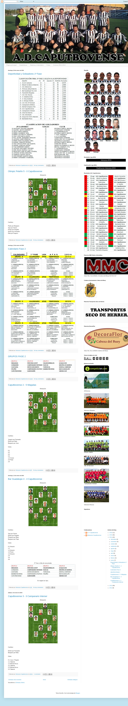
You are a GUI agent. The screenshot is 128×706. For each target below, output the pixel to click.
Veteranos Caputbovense (94, 535)
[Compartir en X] (51, 165)
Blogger (78, 693)
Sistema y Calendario (37, 65)
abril (112, 553)
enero (112, 560)
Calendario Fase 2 (17, 249)
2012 (110, 588)
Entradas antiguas (73, 679)
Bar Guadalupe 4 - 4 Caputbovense (25, 479)
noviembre (114, 541)
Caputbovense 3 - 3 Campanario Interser (27, 596)
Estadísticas (23, 65)
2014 (110, 537)
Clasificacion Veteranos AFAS (106, 168)
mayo (112, 551)
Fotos (48, 65)
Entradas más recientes (14, 679)
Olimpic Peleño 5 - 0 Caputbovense (25, 171)
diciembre (113, 539)
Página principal (11, 65)
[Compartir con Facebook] (53, 165)
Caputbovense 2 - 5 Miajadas (22, 385)
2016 (110, 532)
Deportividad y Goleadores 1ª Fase (25, 74)
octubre (113, 544)
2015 (110, 535)
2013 (110, 585)
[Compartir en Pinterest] (55, 165)
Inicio (44, 679)
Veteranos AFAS (106, 160)
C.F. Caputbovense (93, 532)
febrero (113, 558)
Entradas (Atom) (20, 682)
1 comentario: (37, 674)
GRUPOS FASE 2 (17, 356)
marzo (112, 555)
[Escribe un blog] (49, 165)
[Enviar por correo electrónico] (47, 165)
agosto (113, 548)
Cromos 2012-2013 (59, 65)
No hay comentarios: (39, 165)
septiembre (114, 546)
